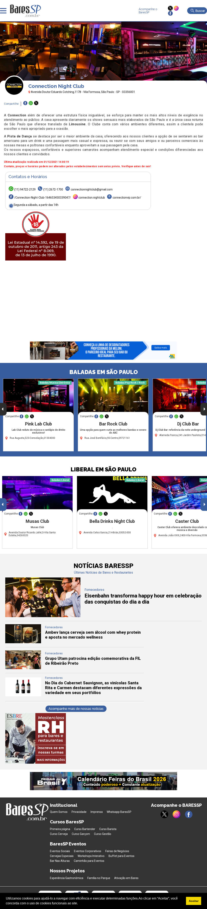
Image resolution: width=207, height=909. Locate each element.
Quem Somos (59, 811)
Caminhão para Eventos (89, 860)
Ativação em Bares (126, 878)
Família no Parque (98, 878)
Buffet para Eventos (121, 856)
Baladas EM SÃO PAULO (103, 372)
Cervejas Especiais (62, 856)
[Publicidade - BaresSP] (35, 235)
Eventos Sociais (60, 851)
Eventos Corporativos (87, 851)
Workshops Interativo (91, 856)
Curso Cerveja (59, 834)
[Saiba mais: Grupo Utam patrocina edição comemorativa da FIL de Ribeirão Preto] (23, 668)
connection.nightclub (91, 197)
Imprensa (97, 811)
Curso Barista (107, 829)
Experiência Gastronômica (66, 878)
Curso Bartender (84, 829)
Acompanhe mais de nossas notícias (76, 709)
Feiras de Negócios (117, 851)
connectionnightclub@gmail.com (92, 189)
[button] (79, 903)
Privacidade (79, 811)
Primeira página (60, 829)
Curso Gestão (102, 834)
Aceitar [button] (194, 901)
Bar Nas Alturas (60, 860)
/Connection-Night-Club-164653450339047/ (42, 197)
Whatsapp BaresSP (119, 811)
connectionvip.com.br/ (127, 197)
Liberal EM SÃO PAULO (103, 469)
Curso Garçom (81, 834)
